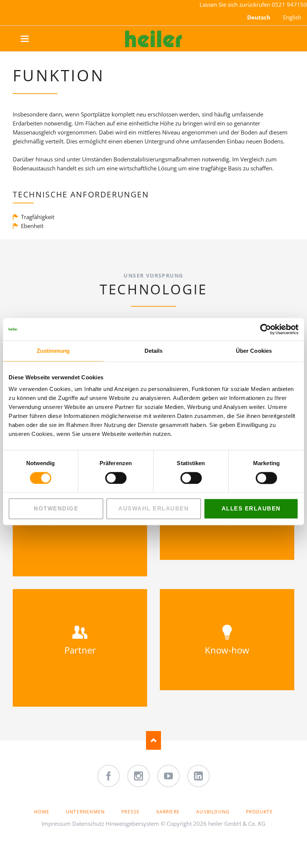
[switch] (107, 478)
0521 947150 (289, 4)
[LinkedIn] (198, 776)
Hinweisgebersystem (132, 823)
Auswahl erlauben (153, 509)
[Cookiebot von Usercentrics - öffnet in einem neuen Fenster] (265, 329)
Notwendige (56, 509)
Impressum (56, 823)
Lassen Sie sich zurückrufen (236, 4)
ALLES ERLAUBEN (251, 509)
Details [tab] (154, 351)
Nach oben (153, 740)
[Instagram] (138, 776)
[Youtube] (168, 776)
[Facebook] (108, 776)
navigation (32, 39)
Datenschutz (88, 823)
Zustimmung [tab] (53, 351)
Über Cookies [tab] (254, 351)
